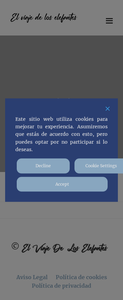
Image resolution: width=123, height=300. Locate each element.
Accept (62, 184)
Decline (43, 166)
